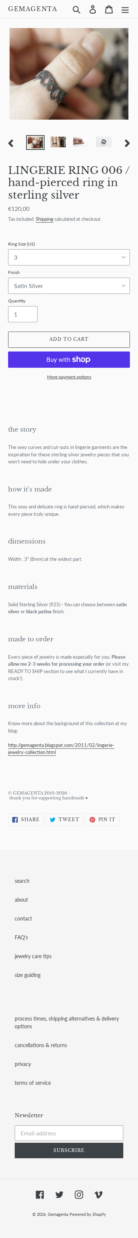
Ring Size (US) (21, 244)
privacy (23, 1064)
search (22, 881)
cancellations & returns (41, 1045)
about (21, 899)
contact (23, 918)
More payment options (69, 377)
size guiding (27, 975)
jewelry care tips (33, 956)
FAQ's (21, 937)
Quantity (16, 301)
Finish (14, 272)
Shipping (44, 219)
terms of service (33, 1083)
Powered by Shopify (88, 1214)
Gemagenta (32, 9)
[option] (35, 143)
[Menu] (125, 9)
